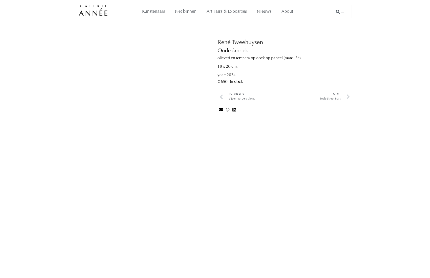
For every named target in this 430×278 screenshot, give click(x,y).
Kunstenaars (153, 11)
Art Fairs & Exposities (227, 11)
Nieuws (264, 11)
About (287, 11)
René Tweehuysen (240, 43)
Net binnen (186, 11)
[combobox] (342, 11)
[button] (220, 109)
